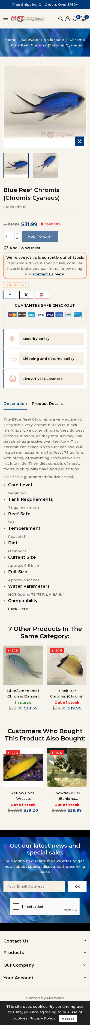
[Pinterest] (42, 295)
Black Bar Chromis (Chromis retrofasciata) (67, 696)
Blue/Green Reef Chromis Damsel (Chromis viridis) (23, 696)
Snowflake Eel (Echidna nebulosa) (67, 798)
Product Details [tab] (47, 403)
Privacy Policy (42, 1018)
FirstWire (55, 998)
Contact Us (43, 274)
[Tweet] (26, 295)
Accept (68, 1018)
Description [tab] (15, 403)
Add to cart (40, 236)
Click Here (18, 609)
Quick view (36, 653)
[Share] (10, 295)
